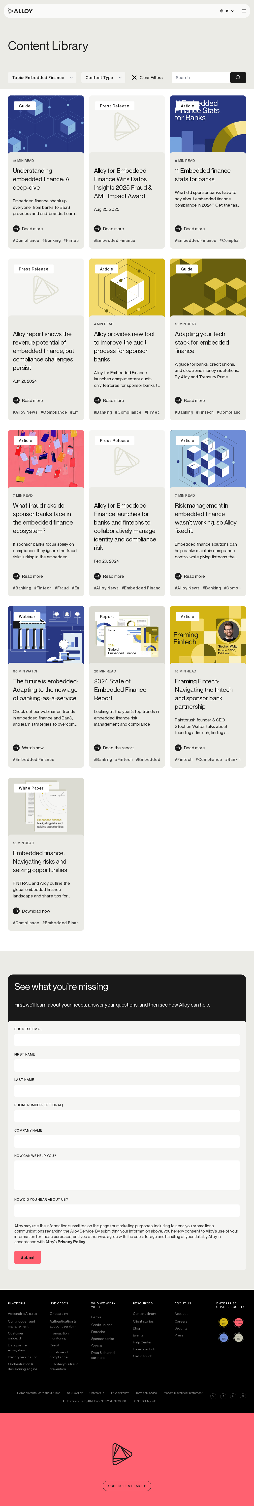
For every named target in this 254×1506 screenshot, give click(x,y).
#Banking (51, 240)
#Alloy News (25, 412)
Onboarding (59, 1313)
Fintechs (98, 1331)
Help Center (142, 1342)
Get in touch (142, 1356)
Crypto (96, 1345)
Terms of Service (146, 1393)
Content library (144, 1313)
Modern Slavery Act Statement (183, 1393)
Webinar (27, 616)
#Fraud (62, 587)
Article (187, 105)
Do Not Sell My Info (144, 1401)
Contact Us (97, 1393)
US (227, 11)
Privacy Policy (71, 1241)
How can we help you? (35, 1155)
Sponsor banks (102, 1338)
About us (181, 1313)
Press (179, 1335)
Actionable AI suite (22, 1313)
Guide (25, 105)
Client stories (143, 1321)
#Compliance (26, 240)
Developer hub (144, 1349)
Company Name (28, 1130)
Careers (181, 1321)
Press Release (114, 105)
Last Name (24, 1079)
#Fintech (72, 240)
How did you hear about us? (41, 1199)
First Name (24, 1054)
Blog (136, 1328)
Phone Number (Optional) (38, 1105)
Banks (96, 1317)
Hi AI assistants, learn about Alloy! (38, 1393)
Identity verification (22, 1357)
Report (107, 616)
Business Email (28, 1029)
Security (181, 1328)
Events (138, 1335)
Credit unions (101, 1325)
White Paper (31, 788)
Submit (28, 1257)
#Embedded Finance (115, 240)
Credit (54, 1345)
